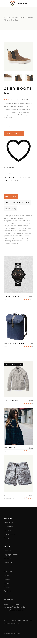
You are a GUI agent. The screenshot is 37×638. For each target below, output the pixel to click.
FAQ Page (7, 559)
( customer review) (21, 99)
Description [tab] (11, 197)
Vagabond (6, 451)
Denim (6, 538)
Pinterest (7, 587)
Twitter (6, 575)
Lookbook (6, 498)
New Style (9, 448)
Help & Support (9, 534)
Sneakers (29, 17)
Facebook (7, 591)
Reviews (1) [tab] (10, 209)
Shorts (8, 495)
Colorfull (13, 180)
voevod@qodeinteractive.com (15, 610)
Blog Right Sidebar (10, 555)
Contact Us (8, 562)
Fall (4, 403)
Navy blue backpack (15, 343)
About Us (7, 551)
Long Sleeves (11, 401)
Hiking (19, 180)
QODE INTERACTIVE (19, 621)
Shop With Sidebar (17, 17)
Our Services (8, 526)
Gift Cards (7, 530)
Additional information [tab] (17, 203)
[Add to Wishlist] (18, 287)
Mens (5, 299)
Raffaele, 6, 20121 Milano (12, 604)
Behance (7, 583)
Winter (6, 20)
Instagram (7, 579)
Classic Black (11, 296)
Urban (10, 498)
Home (6, 17)
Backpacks (6, 346)
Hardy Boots (8, 522)
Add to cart (13, 133)
